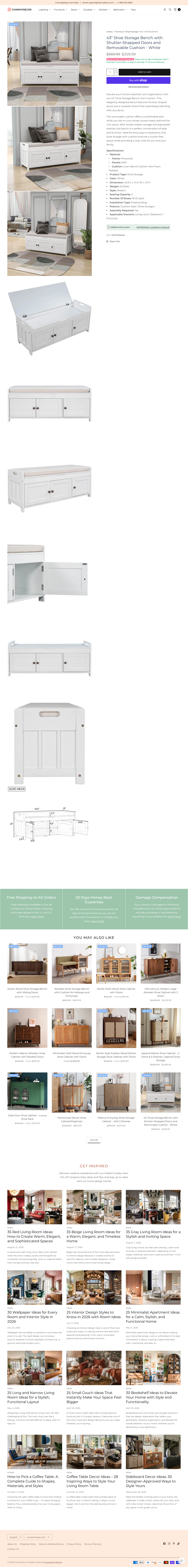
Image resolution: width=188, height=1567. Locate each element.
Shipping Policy (28, 1544)
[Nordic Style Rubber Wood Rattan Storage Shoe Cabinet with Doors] (116, 1028)
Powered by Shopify (53, 1562)
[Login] (165, 9)
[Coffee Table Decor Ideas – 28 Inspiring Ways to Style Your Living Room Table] (94, 1452)
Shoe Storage (131, 31)
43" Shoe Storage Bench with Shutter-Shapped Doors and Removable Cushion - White (160, 1121)
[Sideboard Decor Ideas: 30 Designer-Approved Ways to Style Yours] (153, 1452)
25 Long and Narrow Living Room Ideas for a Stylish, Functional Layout (30, 1397)
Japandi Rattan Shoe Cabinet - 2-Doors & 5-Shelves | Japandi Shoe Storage (160, 1057)
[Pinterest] (174, 1543)
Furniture (59, 9)
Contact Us (13, 1549)
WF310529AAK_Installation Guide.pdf (152, 227)
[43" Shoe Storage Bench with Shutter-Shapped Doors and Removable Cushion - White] (161, 1092)
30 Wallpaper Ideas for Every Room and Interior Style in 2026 (32, 1317)
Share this (115, 241)
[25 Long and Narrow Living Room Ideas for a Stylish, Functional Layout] (34, 1368)
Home (109, 31)
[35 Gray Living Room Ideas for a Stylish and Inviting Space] (153, 1207)
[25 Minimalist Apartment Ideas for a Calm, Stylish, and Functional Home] (153, 1287)
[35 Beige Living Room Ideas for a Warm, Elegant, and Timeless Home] (94, 1207)
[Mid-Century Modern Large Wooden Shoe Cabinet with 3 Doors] (161, 964)
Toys (133, 9)
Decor (74, 9)
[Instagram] (169, 1543)
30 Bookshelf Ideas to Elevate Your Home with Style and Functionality (151, 1397)
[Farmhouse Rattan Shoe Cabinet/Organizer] (72, 1092)
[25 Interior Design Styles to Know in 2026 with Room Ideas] (94, 1287)
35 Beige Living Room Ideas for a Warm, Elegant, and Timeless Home (94, 1236)
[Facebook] (164, 1543)
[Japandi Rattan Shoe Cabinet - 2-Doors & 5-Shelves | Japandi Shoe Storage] (161, 1028)
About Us (12, 1544)
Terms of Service (92, 1544)
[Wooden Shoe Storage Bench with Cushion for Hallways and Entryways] (72, 964)
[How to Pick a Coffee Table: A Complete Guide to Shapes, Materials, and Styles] (34, 1452)
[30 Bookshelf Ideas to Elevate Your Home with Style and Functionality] (153, 1368)
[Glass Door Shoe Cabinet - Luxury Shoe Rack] (27, 1091)
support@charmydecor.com (101, 2)
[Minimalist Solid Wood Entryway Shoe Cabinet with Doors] (72, 1028)
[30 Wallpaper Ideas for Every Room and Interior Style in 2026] (34, 1287)
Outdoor (88, 9)
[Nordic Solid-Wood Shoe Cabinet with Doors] (116, 964)
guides (10, 1472)
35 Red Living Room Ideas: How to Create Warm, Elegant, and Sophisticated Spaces (34, 1236)
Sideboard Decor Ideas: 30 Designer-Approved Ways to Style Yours (151, 1481)
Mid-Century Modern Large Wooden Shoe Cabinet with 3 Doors (160, 992)
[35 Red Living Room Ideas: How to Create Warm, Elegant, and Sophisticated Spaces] (34, 1207)
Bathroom (119, 9)
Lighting (43, 9)
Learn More (37, 916)
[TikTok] (178, 1543)
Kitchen (103, 9)
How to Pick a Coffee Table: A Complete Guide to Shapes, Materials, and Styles (32, 1481)
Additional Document (120, 227)
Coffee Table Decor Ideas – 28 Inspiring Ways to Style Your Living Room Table (92, 1481)
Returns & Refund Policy (51, 1544)
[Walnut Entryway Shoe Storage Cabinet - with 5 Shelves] (116, 1092)
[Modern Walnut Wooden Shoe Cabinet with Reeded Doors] (27, 1028)
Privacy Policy (74, 1544)
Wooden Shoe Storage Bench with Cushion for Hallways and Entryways (71, 992)
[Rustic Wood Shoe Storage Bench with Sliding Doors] (27, 964)
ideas (10, 1228)
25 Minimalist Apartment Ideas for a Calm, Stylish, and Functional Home (153, 1317)
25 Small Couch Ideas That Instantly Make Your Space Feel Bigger (94, 1397)
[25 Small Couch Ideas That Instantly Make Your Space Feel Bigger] (94, 1368)
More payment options (138, 86)
